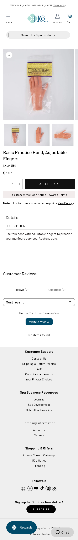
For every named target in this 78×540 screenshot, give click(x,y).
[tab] (12, 217)
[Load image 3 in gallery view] (63, 135)
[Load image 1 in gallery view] (15, 135)
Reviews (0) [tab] (21, 289)
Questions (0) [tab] (56, 289)
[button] (8, 16)
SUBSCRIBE (41, 509)
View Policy (65, 203)
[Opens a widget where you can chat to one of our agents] (62, 532)
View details (59, 5)
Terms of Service (41, 534)
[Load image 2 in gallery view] (39, 135)
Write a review (39, 322)
